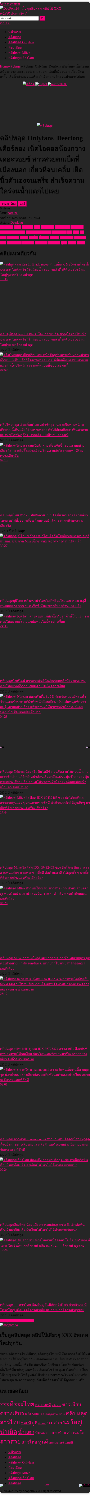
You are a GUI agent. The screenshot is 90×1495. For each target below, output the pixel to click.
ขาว (37, 227)
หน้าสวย (54, 242)
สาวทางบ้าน (56, 1433)
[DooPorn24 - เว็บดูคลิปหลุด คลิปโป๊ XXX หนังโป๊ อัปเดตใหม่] (31, 13)
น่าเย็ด (33, 237)
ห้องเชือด (15, 47)
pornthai (13, 213)
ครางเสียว (62, 227)
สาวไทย (41, 242)
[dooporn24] (9, 1325)
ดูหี (69, 232)
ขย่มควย (56, 1405)
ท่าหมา (42, 1423)
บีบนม (54, 237)
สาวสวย (28, 242)
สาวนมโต (14, 242)
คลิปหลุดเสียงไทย (21, 58)
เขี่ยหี (72, 242)
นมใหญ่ (13, 237)
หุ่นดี (64, 242)
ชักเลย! (5, 23)
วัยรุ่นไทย (66, 237)
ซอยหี (26, 1423)
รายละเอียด (9, 203)
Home (4, 66)
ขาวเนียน (47, 227)
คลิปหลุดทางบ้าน (12, 232)
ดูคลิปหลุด (59, 232)
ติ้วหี (76, 232)
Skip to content (10, 4)
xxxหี (17, 227)
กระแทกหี (43, 1405)
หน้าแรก (14, 32)
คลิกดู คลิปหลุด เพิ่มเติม (17, 1320)
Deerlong (16, 222)
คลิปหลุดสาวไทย (38, 232)
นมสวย (54, 1422)
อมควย (53, 1442)
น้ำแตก (44, 237)
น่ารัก (24, 237)
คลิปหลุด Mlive (19, 52)
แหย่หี (81, 242)
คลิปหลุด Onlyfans (21, 42)
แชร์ (22, 203)
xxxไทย (27, 227)
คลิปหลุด (14, 37)
